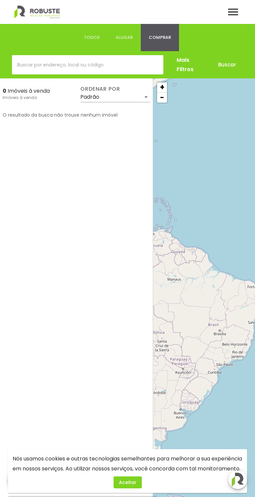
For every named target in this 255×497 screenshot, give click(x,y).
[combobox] (87, 64)
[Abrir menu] (233, 12)
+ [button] (162, 87)
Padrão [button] (89, 97)
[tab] (92, 37)
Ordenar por (100, 89)
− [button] (162, 98)
